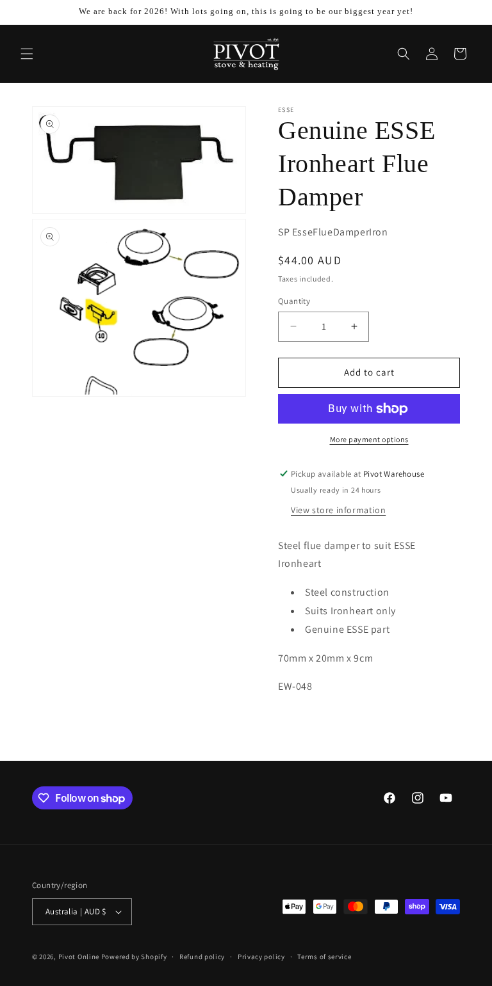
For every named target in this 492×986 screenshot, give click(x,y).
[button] (27, 54)
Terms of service (324, 956)
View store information (338, 510)
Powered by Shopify (134, 956)
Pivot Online (78, 956)
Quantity (294, 301)
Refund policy (202, 956)
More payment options (369, 439)
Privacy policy (261, 956)
